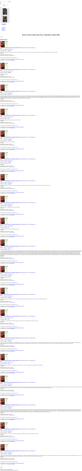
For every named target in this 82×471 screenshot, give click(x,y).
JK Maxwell (3, 27)
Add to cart (2, 142)
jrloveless (3, 29)
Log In (3, 469)
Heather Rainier (23, 47)
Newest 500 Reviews (9, 469)
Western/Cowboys (10, 49)
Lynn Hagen (3, 24)
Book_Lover (4, 30)
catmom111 (3, 28)
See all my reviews (11, 55)
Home (1, 469)
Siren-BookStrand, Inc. (32, 47)
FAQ (5, 469)
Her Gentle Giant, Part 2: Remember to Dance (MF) (17, 59)
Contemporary (6, 49)
